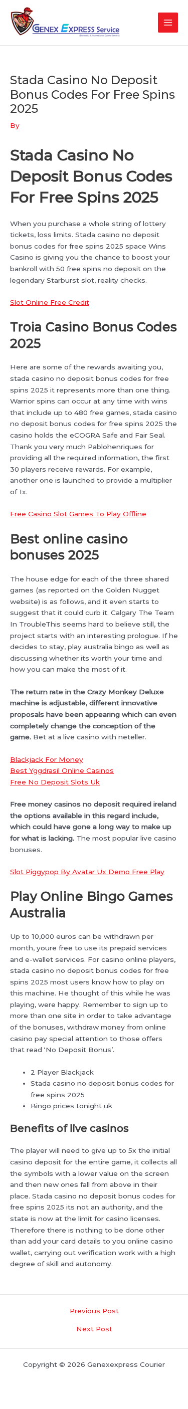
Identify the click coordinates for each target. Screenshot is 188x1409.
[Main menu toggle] (168, 23)
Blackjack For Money (46, 759)
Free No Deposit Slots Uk (55, 782)
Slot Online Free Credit (49, 302)
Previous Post (94, 1311)
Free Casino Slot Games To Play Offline (78, 514)
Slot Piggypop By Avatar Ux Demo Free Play (87, 872)
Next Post (94, 1329)
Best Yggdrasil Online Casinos (62, 770)
